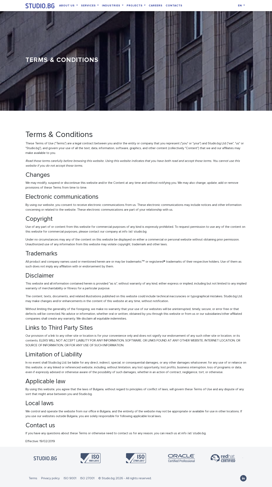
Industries (111, 5)
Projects (135, 5)
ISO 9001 (70, 478)
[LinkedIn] (243, 478)
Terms (33, 478)
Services (89, 5)
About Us (67, 5)
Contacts (174, 5)
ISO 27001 (87, 478)
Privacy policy (50, 478)
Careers (155, 5)
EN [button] (240, 5)
